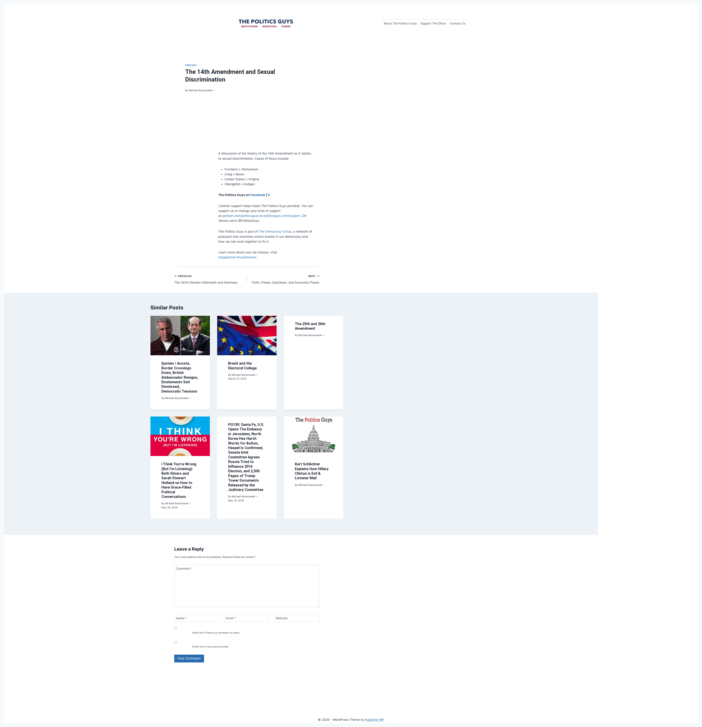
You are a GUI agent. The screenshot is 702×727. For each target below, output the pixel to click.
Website (282, 618)
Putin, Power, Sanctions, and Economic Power (285, 279)
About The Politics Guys (400, 23)
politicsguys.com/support (282, 216)
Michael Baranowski (200, 90)
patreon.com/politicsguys (240, 216)
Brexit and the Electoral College (242, 365)
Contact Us (457, 23)
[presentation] (180, 335)
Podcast (191, 65)
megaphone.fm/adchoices (237, 257)
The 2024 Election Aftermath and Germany (205, 279)
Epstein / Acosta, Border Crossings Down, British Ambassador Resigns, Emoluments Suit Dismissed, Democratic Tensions (179, 377)
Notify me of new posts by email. (211, 646)
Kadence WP (374, 720)
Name (181, 618)
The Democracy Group (275, 231)
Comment (184, 568)
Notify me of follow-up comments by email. (216, 632)
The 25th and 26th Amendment (310, 326)
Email (231, 618)
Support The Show (433, 23)
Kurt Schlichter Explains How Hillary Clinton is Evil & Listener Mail (312, 471)
